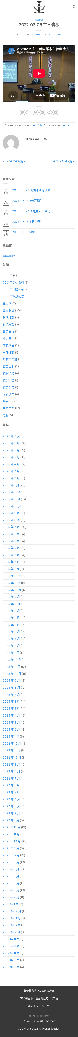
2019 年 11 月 (11, 939)
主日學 (7, 303)
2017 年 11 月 (11, 953)
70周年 (7, 275)
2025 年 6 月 (11, 534)
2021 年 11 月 (11, 834)
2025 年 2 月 (11, 562)
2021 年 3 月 (11, 890)
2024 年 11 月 (11, 583)
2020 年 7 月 (11, 932)
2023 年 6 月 (11, 701)
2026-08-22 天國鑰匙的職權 (31, 190)
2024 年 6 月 (11, 618)
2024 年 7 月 (11, 611)
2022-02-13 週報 (63, 161)
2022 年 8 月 (11, 771)
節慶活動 (8, 408)
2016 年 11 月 (11, 960)
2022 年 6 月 (11, 785)
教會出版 (8, 366)
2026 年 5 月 (11, 457)
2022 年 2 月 (11, 813)
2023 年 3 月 (11, 722)
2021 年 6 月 (11, 869)
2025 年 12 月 (12, 492)
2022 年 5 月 (11, 792)
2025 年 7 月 (11, 527)
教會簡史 (8, 387)
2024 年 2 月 (11, 646)
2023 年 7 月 (11, 694)
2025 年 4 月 (11, 548)
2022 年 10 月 (12, 757)
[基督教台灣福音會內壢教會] (39, 7)
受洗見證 (8, 324)
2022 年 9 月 (11, 764)
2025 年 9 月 (11, 513)
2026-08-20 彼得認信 (27, 200)
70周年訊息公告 (13, 296)
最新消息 (8, 394)
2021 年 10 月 (11, 841)
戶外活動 (8, 352)
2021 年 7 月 (11, 862)
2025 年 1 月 (11, 569)
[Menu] (5, 6)
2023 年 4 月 (11, 715)
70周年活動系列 (13, 282)
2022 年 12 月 (12, 743)
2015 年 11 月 (11, 967)
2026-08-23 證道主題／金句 (31, 211)
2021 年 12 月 (11, 827)
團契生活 (8, 331)
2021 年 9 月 (11, 848)
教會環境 (8, 380)
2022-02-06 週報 (14, 161)
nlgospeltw (54, 34)
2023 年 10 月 (12, 673)
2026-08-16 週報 (23, 232)
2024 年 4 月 (11, 631)
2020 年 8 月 (11, 925)
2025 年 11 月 (11, 499)
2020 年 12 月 (12, 911)
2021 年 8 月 (11, 855)
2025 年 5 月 (11, 541)
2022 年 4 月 (11, 799)
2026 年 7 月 (11, 443)
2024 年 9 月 (11, 597)
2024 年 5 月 (11, 625)
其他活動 (8, 317)
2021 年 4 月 (11, 883)
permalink (67, 125)
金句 (13, 256)
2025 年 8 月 (11, 520)
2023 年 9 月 (11, 681)
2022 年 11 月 (11, 750)
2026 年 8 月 (11, 436)
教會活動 (8, 373)
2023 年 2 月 (11, 729)
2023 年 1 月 (11, 736)
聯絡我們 (44, 1016)
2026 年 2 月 (11, 478)
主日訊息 (39, 20)
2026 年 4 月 (11, 464)
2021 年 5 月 (11, 876)
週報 (6, 415)
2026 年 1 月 (11, 485)
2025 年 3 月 (11, 555)
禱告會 (7, 401)
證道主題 (7, 256)
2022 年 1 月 (11, 820)
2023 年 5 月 (11, 708)
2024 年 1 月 (11, 652)
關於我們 (33, 1016)
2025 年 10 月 (12, 506)
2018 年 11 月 (11, 946)
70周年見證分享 (13, 289)
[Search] (74, 6)
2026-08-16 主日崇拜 (26, 221)
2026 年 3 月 (11, 471)
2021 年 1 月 (11, 904)
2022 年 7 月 (11, 778)
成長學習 (8, 345)
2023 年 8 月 (11, 687)
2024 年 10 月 (12, 590)
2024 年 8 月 (11, 604)
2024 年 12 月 (12, 576)
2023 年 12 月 (12, 660)
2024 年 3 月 (11, 639)
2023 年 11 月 (11, 666)
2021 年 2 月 (11, 897)
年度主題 (8, 338)
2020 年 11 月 (11, 918)
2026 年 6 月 (11, 450)
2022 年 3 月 (11, 806)
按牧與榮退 (10, 359)
